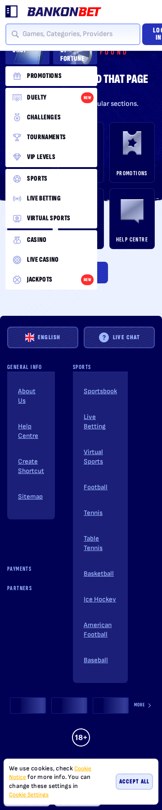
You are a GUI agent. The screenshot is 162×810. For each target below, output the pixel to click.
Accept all (134, 781)
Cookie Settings (29, 795)
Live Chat (126, 337)
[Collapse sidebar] (11, 11)
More (139, 704)
